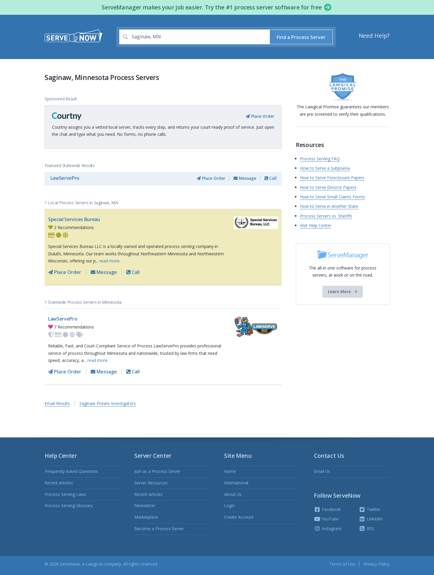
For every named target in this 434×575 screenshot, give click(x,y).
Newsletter (144, 505)
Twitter (373, 509)
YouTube (330, 519)
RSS (370, 528)
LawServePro (64, 178)
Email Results (57, 403)
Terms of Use (342, 564)
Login (229, 505)
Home (230, 471)
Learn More (340, 291)
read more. (109, 261)
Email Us (322, 471)
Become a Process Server (159, 528)
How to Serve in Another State (329, 206)
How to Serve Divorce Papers (328, 187)
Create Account (239, 517)
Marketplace (146, 517)
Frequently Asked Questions (71, 471)
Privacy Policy (376, 564)
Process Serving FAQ (320, 158)
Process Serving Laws (65, 494)
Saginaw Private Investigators (107, 403)
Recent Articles (59, 483)
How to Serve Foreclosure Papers (332, 177)
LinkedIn (374, 519)
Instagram (331, 528)
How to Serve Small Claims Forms (332, 197)
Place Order (262, 116)
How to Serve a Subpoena (325, 168)
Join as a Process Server (157, 471)
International (236, 483)
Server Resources (151, 483)
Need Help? (374, 36)
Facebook (331, 509)
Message (247, 178)
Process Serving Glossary (69, 505)
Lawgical (94, 564)
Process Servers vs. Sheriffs (326, 216)
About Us (233, 494)
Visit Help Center (315, 225)
